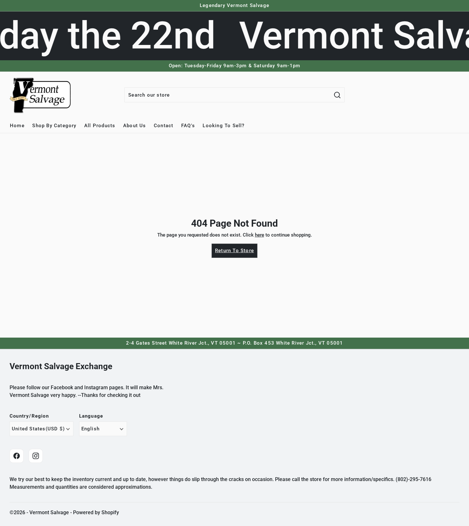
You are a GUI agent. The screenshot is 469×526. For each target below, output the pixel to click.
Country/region (29, 416)
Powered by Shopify (96, 512)
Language (91, 416)
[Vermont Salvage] (41, 95)
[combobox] (227, 95)
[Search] (337, 95)
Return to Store (234, 250)
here (259, 235)
